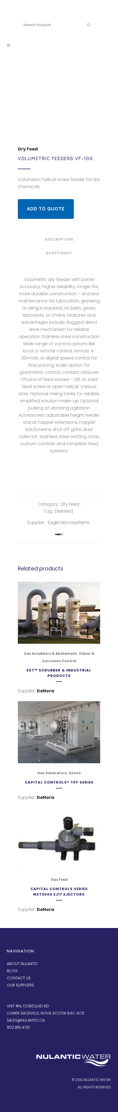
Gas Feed (59, 879)
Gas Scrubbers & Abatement (50, 653)
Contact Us (19, 978)
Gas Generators (52, 773)
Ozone (75, 773)
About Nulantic (22, 963)
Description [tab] (59, 239)
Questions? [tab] (59, 253)
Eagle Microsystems (69, 522)
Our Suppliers (20, 985)
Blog (12, 971)
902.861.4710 (49, 15)
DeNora (45, 691)
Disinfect (64, 511)
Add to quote (46, 208)
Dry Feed (28, 149)
